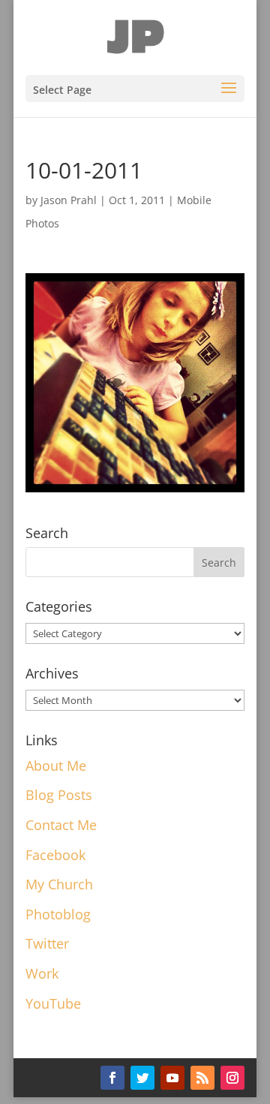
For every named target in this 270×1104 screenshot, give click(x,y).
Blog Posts (59, 795)
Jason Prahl (68, 200)
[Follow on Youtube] (172, 1078)
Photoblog (58, 914)
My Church (59, 884)
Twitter (47, 943)
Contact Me (61, 825)
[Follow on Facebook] (112, 1078)
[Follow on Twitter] (142, 1078)
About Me (56, 766)
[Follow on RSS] (202, 1078)
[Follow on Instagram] (232, 1078)
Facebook (56, 855)
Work (42, 973)
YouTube (53, 1003)
